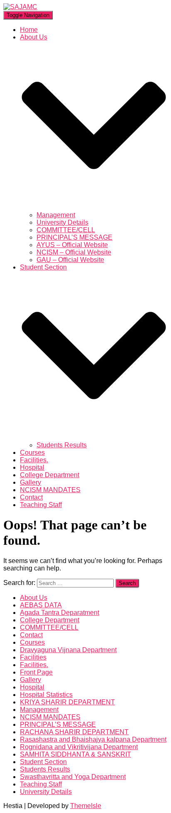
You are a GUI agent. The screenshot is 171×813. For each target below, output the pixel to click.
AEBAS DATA (41, 605)
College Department (49, 474)
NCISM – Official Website (74, 252)
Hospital (32, 467)
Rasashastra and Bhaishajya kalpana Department (93, 739)
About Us (33, 597)
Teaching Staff (41, 504)
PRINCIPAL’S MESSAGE (74, 237)
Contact (31, 497)
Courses (32, 452)
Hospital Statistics (46, 694)
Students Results (62, 445)
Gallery (30, 482)
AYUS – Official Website (72, 244)
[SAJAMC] (20, 6)
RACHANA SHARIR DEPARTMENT (74, 731)
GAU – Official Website (70, 259)
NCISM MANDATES (50, 489)
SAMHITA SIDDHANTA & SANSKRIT (75, 754)
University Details (62, 222)
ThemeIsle (85, 805)
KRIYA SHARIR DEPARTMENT (67, 702)
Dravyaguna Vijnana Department (68, 649)
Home (29, 29)
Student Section (43, 761)
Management (56, 214)
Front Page (36, 672)
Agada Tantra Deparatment (59, 612)
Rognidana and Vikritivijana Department (79, 746)
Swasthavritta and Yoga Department (73, 776)
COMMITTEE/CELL (66, 229)
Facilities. (34, 460)
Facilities (33, 657)
